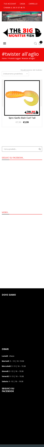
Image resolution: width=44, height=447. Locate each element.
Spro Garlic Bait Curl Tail (22, 117)
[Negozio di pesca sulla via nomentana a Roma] (22, 38)
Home (4, 58)
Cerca (39, 149)
